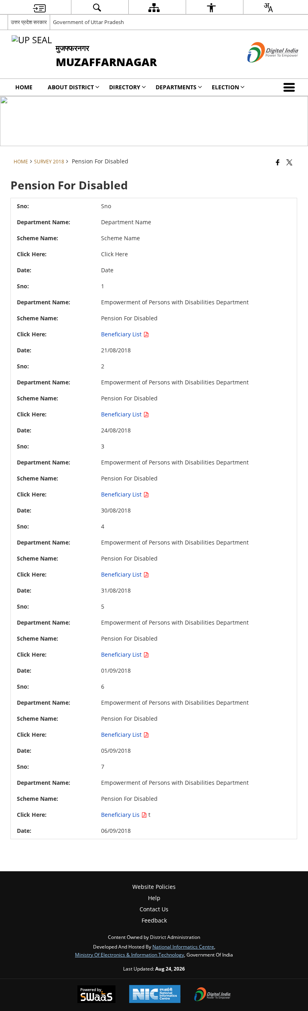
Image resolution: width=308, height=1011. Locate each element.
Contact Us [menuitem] (154, 909)
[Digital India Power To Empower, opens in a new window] (212, 995)
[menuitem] (39, 7)
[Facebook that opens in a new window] (278, 162)
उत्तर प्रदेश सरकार (29, 22)
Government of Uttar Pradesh (88, 22)
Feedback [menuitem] (154, 920)
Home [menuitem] (23, 87)
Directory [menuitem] (124, 87)
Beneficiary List (122, 334)
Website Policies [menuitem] (154, 886)
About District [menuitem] (71, 87)
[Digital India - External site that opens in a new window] (262, 69)
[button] (290, 87)
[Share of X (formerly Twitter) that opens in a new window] (289, 162)
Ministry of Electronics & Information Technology (129, 954)
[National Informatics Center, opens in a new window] (154, 995)
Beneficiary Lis (121, 814)
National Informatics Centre (183, 946)
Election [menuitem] (225, 87)
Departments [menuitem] (176, 87)
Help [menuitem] (154, 898)
